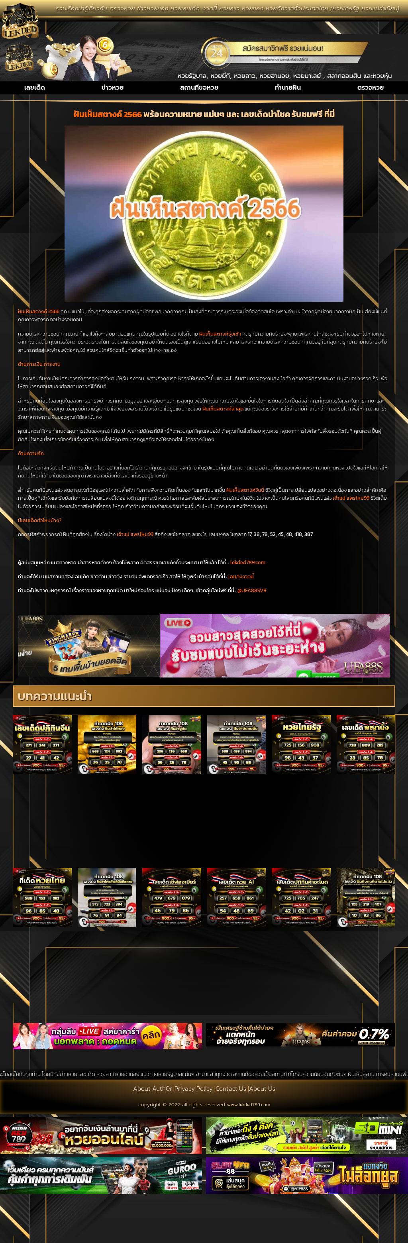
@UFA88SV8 (252, 590)
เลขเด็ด (34, 87)
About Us (262, 1088)
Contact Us (231, 1088)
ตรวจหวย (370, 87)
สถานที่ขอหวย (199, 87)
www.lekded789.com (248, 1104)
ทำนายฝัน (288, 87)
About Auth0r (152, 1088)
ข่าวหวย (113, 87)
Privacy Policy (194, 1088)
